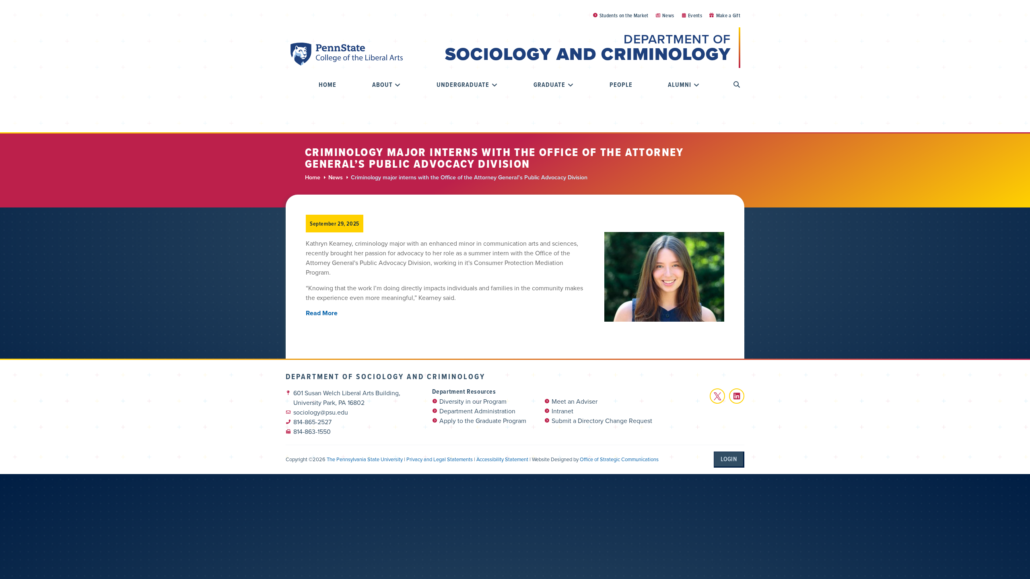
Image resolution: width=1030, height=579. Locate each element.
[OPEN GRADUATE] (570, 85)
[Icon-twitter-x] (717, 396)
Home (312, 177)
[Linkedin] (736, 396)
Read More (322, 313)
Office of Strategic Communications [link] (619, 459)
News (335, 177)
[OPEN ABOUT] (398, 85)
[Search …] (736, 85)
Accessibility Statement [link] (502, 459)
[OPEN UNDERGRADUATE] (494, 85)
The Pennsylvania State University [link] (365, 459)
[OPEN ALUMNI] (696, 85)
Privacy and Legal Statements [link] (439, 459)
